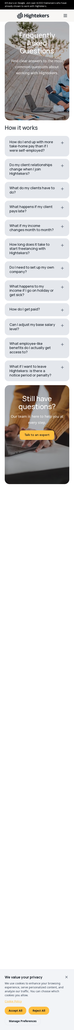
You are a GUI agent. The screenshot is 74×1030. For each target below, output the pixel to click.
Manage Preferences (23, 1021)
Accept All (15, 1010)
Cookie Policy (13, 1001)
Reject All (39, 1010)
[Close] (66, 977)
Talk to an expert (37, 435)
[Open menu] (65, 16)
